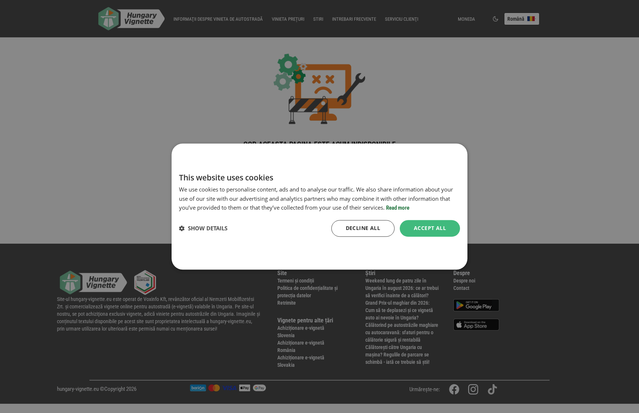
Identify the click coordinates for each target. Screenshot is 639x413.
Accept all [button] (430, 227)
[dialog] (319, 206)
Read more (397, 208)
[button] (203, 228)
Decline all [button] (363, 227)
